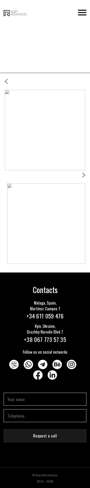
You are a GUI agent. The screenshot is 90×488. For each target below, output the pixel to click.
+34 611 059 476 (45, 315)
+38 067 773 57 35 (45, 339)
